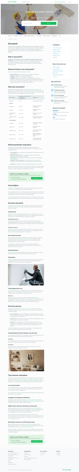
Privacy (26, 469)
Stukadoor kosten (56, 49)
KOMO (13, 388)
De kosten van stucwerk (34, 89)
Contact (42, 454)
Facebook (58, 452)
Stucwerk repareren (57, 51)
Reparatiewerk (13, 157)
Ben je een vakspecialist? (60, 1)
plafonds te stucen (16, 418)
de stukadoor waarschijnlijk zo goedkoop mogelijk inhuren (28, 380)
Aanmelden (26, 452)
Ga (47, 23)
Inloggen (26, 456)
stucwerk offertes (31, 399)
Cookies (31, 469)
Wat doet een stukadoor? (58, 74)
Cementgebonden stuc (12, 290)
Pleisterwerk (10, 214)
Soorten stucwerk (56, 69)
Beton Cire (33, 297)
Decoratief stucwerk (22, 238)
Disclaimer (22, 469)
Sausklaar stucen (56, 55)
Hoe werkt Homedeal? (12, 452)
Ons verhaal (42, 452)
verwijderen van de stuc (37, 161)
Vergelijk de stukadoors (35, 401)
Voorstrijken (10, 188)
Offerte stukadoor (56, 67)
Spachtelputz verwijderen (58, 70)
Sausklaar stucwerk (12, 229)
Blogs (9, 460)
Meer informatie (27, 454)
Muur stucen (55, 72)
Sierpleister (10, 259)
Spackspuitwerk (11, 252)
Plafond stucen (56, 53)
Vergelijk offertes (35, 178)
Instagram (58, 454)
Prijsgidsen (10, 462)
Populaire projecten (26, 1)
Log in (69, 1)
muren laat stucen (23, 308)
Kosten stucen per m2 (57, 47)
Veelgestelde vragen (12, 464)
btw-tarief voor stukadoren (35, 409)
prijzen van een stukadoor (29, 93)
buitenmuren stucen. (25, 425)
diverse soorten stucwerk (16, 205)
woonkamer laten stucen (28, 426)
